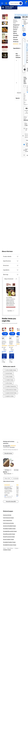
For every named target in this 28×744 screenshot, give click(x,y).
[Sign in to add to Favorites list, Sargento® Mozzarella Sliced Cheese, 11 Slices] (4, 329)
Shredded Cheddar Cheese (9, 528)
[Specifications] (18, 261)
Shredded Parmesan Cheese (9, 544)
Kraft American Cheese (8, 517)
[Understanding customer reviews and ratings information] (17, 449)
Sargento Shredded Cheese (9, 525)
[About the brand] (16, 279)
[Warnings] (18, 274)
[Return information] (23, 31)
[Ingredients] (21, 48)
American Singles (7, 515)
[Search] (20, 3)
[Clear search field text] (18, 3)
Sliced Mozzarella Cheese (9, 534)
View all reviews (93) (11, 501)
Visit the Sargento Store (15, 21)
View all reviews (8, 453)
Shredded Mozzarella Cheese (10, 531)
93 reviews (12, 447)
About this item (7, 251)
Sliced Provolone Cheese (9, 536)
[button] (16, 56)
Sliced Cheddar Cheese (8, 539)
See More (9, 310)
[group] (19, 44)
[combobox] (16, 3)
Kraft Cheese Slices (7, 520)
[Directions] (18, 265)
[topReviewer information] (12, 496)
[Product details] (18, 256)
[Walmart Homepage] (6, 3)
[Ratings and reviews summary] (18, 441)
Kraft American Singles (8, 523)
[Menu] (2, 3)
